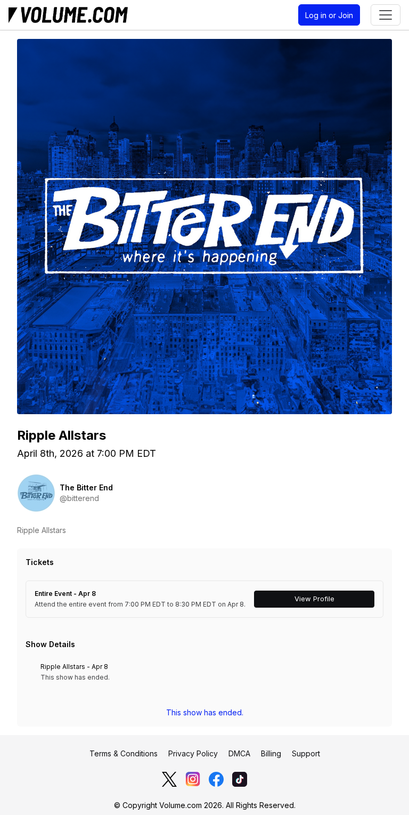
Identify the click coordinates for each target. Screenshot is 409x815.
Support (306, 753)
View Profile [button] (314, 599)
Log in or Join (329, 15)
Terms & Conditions (123, 753)
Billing (271, 753)
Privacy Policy (193, 753)
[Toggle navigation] (385, 15)
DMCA (239, 753)
